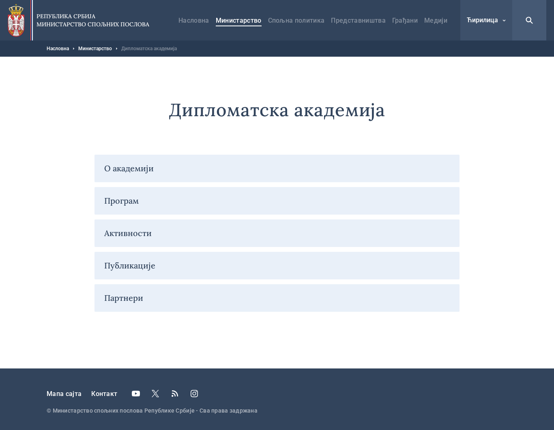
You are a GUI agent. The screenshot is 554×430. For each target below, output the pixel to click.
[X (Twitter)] (155, 393)
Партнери (123, 298)
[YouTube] (136, 393)
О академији (129, 168)
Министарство (239, 20)
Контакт (104, 394)
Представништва (358, 20)
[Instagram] (194, 393)
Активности (128, 233)
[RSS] (175, 393)
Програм (121, 201)
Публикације (129, 265)
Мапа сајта (64, 394)
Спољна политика (296, 20)
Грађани (405, 20)
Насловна (193, 20)
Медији (435, 20)
